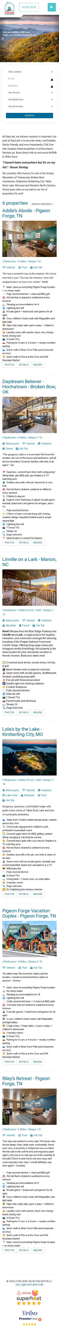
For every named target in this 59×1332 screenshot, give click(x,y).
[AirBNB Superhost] (29, 1297)
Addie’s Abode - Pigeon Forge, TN (26, 213)
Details (24, 365)
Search (29, 115)
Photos (9, 365)
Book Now (29, 7)
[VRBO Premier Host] (29, 1317)
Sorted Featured (42, 204)
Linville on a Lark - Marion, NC (29, 562)
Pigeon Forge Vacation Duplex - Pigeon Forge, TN (29, 913)
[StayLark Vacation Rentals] (12, 9)
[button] (3, 38)
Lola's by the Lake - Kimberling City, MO (22, 731)
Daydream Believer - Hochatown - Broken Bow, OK (29, 387)
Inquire (37, 365)
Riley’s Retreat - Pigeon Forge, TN (26, 1081)
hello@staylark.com (29, 1284)
